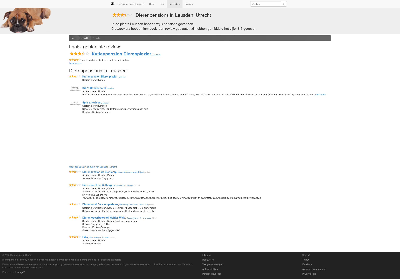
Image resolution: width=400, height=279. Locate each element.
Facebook (307, 264)
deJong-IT (20, 272)
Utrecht (85, 38)
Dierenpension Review (130, 4)
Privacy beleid (309, 273)
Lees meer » (75, 63)
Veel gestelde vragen (212, 264)
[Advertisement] (33, 60)
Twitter (305, 259)
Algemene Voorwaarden (314, 269)
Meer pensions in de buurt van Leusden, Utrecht (93, 166)
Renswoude (146, 218)
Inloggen (189, 3)
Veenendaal (143, 204)
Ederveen (129, 185)
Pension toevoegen (211, 273)
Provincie (174, 3)
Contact (306, 254)
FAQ (162, 3)
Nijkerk (141, 172)
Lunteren (105, 237)
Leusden (97, 38)
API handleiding (210, 269)
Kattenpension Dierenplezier (121, 53)
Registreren (208, 259)
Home (152, 3)
